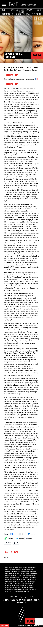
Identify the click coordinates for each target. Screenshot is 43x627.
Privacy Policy (15, 600)
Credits (6, 600)
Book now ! (34, 621)
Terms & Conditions (29, 600)
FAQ (39, 600)
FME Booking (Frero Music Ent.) (22, 4)
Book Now (37, 54)
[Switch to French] (36, 79)
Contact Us (21, 602)
